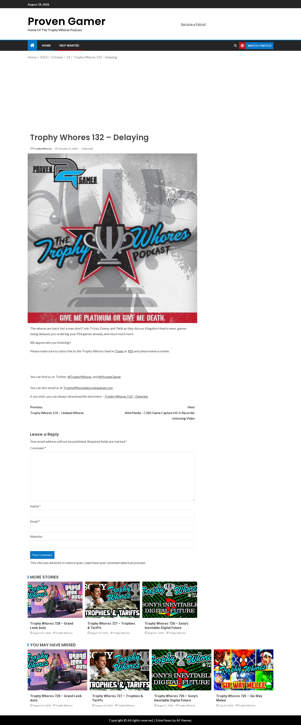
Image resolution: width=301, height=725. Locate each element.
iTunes (119, 351)
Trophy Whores (42, 148)
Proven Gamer (66, 21)
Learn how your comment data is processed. (115, 563)
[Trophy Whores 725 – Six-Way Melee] (243, 669)
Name (35, 506)
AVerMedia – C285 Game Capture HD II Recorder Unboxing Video (160, 412)
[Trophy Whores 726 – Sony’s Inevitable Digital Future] (169, 600)
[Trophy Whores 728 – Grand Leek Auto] (55, 600)
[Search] (235, 46)
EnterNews (164, 720)
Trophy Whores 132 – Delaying (126, 396)
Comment (38, 448)
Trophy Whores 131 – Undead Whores (57, 409)
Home (46, 45)
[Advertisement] (150, 92)
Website (36, 536)
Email (35, 521)
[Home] (32, 45)
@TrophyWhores (80, 377)
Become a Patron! (193, 24)
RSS (130, 351)
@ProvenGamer (109, 377)
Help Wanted (69, 45)
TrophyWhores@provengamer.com (88, 388)
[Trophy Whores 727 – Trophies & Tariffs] (112, 600)
